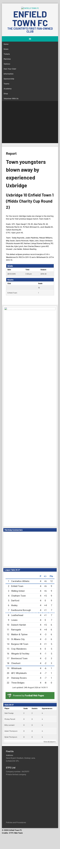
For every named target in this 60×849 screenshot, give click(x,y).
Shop (6, 93)
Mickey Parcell (10, 719)
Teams (6, 83)
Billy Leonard (9, 725)
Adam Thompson (11, 731)
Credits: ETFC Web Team (12, 833)
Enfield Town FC (30, 18)
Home (6, 44)
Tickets (7, 54)
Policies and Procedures (16, 822)
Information (8, 74)
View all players (49, 742)
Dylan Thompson (11, 737)
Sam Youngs (9, 713)
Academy (8, 88)
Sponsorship (9, 79)
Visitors (7, 64)
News (6, 49)
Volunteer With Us (11, 98)
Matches (7, 59)
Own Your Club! (10, 69)
